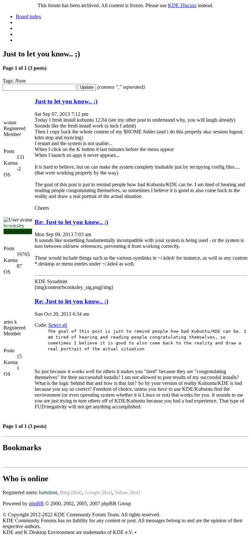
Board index (28, 16)
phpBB (36, 503)
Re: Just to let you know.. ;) (71, 222)
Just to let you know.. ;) (66, 101)
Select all (57, 325)
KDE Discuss (182, 5)
